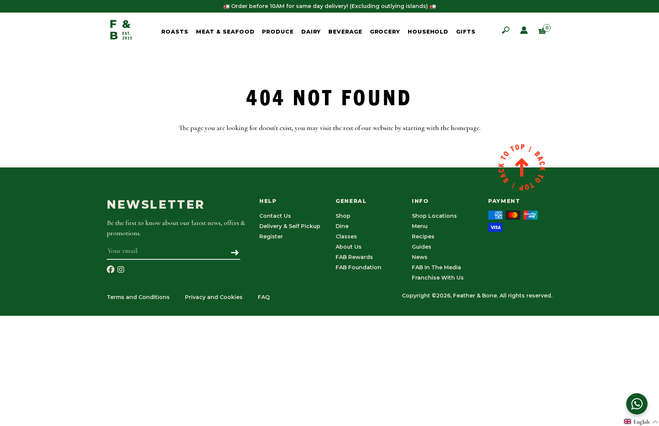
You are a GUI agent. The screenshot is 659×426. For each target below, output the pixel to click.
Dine (342, 226)
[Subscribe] (235, 253)
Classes (346, 236)
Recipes (423, 236)
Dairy (311, 31)
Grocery (385, 31)
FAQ (264, 297)
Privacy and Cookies (214, 297)
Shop (343, 215)
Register (271, 236)
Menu (420, 226)
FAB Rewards (354, 257)
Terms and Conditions (138, 297)
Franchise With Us (438, 277)
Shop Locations (434, 215)
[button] (641, 421)
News (420, 257)
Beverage (345, 31)
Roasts (174, 31)
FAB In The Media (436, 267)
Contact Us (275, 215)
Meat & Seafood (225, 31)
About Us (349, 246)
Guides (421, 246)
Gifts (466, 31)
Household (428, 31)
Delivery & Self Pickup (289, 226)
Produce (277, 31)
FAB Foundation (358, 267)
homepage (465, 128)
